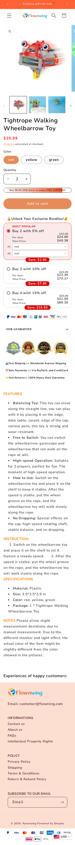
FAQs (12, 735)
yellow (31, 159)
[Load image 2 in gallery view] (37, 104)
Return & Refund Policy (27, 779)
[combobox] (40, 247)
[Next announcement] (67, 4)
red (11, 159)
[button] (9, 15)
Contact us (16, 724)
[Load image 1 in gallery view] (18, 104)
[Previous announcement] (7, 4)
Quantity (9, 170)
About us (15, 729)
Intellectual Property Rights (30, 741)
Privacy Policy (19, 761)
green (54, 159)
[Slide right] (71, 106)
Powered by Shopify (50, 823)
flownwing (29, 823)
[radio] (37, 235)
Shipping (8, 144)
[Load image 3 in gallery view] (56, 104)
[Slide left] (4, 106)
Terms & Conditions (23, 773)
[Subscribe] (62, 802)
